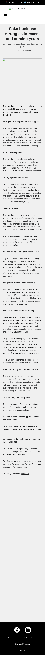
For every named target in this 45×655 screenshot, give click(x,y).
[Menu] (5, 15)
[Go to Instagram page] (28, 630)
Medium (25, 474)
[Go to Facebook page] (18, 630)
